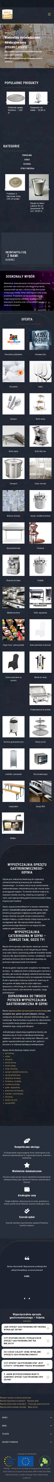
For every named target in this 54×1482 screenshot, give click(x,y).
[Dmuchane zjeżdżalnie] (13, 339)
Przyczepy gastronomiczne (39, 1404)
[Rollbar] (13, 823)
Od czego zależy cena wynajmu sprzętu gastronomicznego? (22, 1353)
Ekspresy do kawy (13, 580)
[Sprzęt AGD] (40, 791)
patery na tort (11, 1100)
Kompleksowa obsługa (27, 1146)
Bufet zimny (40, 419)
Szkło (40, 387)
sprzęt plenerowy (12, 1075)
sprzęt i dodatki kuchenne (16, 1072)
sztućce (8, 1059)
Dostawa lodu (40, 354)
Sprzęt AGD (40, 806)
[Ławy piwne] (13, 791)
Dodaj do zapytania (15, 118)
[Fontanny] (40, 533)
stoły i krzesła (11, 1069)
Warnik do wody (40, 677)
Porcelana (14, 387)
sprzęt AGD (10, 1103)
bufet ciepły (10, 1066)
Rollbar (13, 838)
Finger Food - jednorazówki (13, 645)
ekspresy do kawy (13, 1078)
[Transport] (13, 468)
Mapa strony (33, 1407)
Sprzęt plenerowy (13, 548)
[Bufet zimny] (40, 403)
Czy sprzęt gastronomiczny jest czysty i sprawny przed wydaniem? (24, 1364)
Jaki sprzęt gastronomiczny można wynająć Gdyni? (25, 1328)
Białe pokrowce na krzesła (40, 645)
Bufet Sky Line (40, 451)
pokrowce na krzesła (14, 1091)
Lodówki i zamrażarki (13, 774)
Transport (13, 484)
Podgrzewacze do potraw (40, 710)
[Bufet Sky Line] (40, 436)
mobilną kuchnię (12, 1084)
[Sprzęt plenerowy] (13, 533)
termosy (8, 1097)
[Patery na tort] (40, 726)
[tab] (27, 155)
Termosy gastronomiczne (14, 742)
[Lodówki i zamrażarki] (13, 759)
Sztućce (13, 419)
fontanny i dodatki (13, 1081)
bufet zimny (10, 1063)
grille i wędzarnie (12, 1087)
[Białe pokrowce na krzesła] (40, 629)
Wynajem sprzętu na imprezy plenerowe (15, 1398)
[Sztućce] (13, 403)
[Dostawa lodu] (40, 339)
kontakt (10, 259)
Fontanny (40, 548)
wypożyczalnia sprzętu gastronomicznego (28, 1011)
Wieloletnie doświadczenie (27, 1171)
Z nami (12, 256)
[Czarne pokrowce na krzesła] (13, 662)
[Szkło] (40, 371)
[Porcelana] (13, 371)
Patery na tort (40, 742)
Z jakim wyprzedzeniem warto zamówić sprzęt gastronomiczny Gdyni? (23, 1377)
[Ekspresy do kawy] (13, 565)
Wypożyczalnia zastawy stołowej (13, 1407)
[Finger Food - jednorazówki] (13, 629)
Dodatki (40, 580)
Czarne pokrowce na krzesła (13, 678)
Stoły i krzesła (40, 484)
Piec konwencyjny (41, 774)
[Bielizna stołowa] (13, 500)
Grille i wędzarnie (40, 613)
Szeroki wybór (27, 1217)
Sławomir (27, 1287)
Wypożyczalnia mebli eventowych (13, 1404)
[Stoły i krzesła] (40, 468)
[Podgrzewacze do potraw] (40, 694)
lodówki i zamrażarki (14, 1094)
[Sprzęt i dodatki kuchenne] (40, 500)
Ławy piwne (13, 806)
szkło (7, 1056)
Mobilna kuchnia (13, 613)
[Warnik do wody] (40, 662)
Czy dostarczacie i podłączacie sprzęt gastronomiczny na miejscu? (22, 1341)
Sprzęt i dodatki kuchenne (40, 516)
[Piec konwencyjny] (40, 759)
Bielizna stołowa (13, 516)
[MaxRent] (7, 14)
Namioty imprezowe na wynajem (12, 1401)
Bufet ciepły (13, 451)
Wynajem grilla (33, 1401)
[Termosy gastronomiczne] (13, 726)
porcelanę (9, 1053)
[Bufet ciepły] (13, 436)
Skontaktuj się (15, 252)
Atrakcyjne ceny (27, 1195)
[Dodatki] (40, 565)
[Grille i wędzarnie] (40, 597)
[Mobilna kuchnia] (13, 597)
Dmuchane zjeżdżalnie (13, 354)
